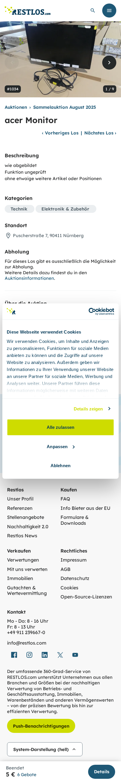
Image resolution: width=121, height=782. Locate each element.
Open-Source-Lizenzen (86, 597)
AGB (65, 569)
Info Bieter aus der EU (85, 508)
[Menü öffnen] (109, 11)
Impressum (73, 560)
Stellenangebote (25, 517)
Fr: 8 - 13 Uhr (21, 627)
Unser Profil (20, 499)
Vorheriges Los (60, 133)
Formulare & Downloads (74, 520)
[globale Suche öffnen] (93, 11)
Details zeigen (88, 408)
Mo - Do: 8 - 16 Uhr (27, 621)
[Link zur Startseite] (28, 10)
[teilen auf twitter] (60, 654)
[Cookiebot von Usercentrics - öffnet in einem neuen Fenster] (88, 311)
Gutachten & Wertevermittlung (27, 590)
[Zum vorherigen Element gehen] (12, 63)
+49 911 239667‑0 (26, 632)
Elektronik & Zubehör (65, 209)
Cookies (69, 588)
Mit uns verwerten (27, 569)
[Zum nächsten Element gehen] (109, 63)
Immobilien (20, 578)
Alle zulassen (60, 427)
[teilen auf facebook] (14, 654)
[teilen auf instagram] (29, 654)
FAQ (65, 499)
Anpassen (57, 446)
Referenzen (20, 508)
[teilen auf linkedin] (45, 654)
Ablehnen (60, 465)
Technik (19, 209)
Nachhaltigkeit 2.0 (27, 526)
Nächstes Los (100, 133)
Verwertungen (23, 560)
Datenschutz (74, 578)
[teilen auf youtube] (75, 654)
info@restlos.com (26, 643)
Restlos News (22, 535)
